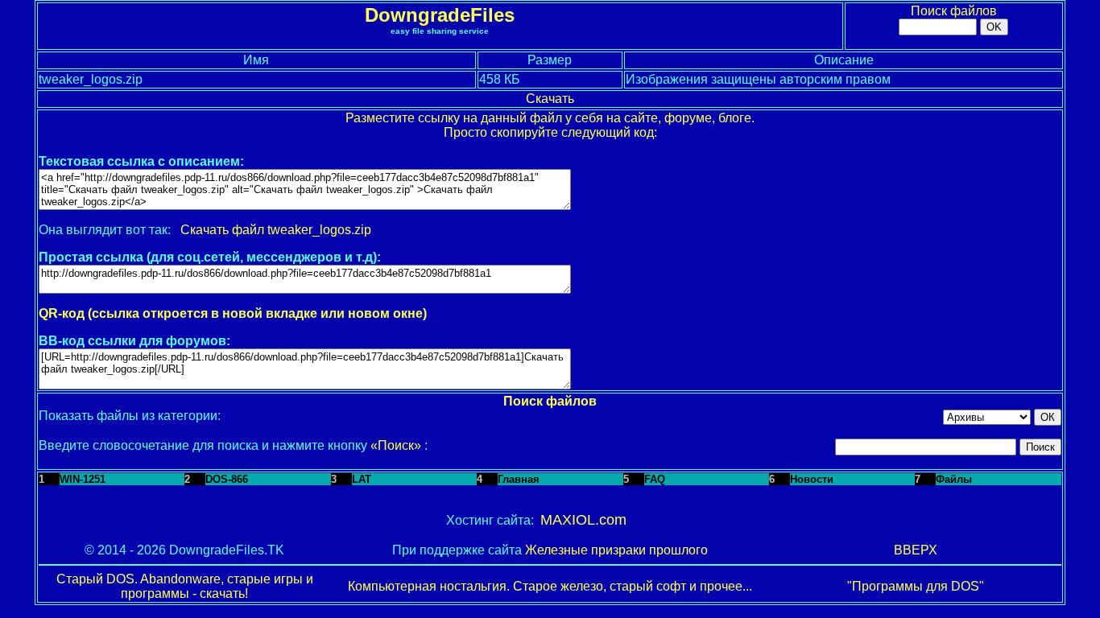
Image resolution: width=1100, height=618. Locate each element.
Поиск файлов (954, 11)
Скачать (550, 98)
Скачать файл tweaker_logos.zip (275, 230)
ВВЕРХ (915, 550)
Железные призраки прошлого (616, 550)
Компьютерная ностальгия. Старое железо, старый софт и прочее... (550, 586)
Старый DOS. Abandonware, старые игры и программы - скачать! (184, 586)
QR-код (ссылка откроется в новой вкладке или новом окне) (233, 313)
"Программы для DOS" (915, 586)
